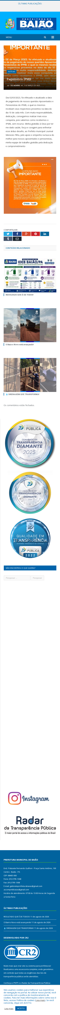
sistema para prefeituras (39, 966)
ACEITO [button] (21, 1008)
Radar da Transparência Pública (36, 983)
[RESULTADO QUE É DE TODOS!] (30, 275)
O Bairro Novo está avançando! (29, 6)
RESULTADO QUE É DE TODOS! (19, 294)
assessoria (24, 969)
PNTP (16, 983)
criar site (21, 966)
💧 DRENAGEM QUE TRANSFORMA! (22, 394)
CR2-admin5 (15, 85)
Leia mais (40, 1000)
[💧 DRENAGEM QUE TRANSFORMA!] (30, 375)
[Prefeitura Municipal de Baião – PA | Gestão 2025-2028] (30, 23)
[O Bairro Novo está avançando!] (30, 325)
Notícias (11, 72)
